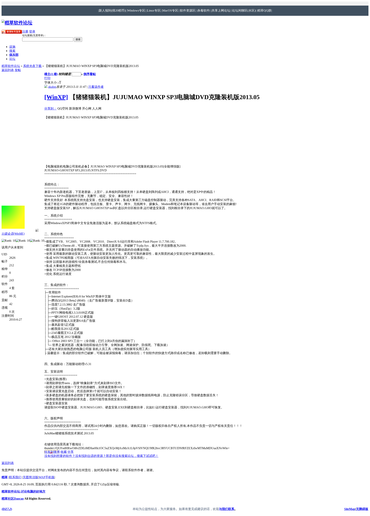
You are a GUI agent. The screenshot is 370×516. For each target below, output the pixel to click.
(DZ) (7, 509)
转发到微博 (52, 451)
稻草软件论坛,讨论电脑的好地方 (23, 491)
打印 (47, 78)
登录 (32, 31)
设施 (12, 46)
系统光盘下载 (32, 66)
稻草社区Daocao (13, 498)
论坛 (12, 58)
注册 (25, 31)
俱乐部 (13, 54)
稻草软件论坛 (11, 66)
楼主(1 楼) (51, 74)
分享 (70, 451)
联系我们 (15, 477)
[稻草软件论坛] (17, 22)
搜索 (12, 50)
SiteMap (349, 509)
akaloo (52, 86)
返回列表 (8, 70)
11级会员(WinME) (13, 233)
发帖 (18, 70)
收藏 (64, 451)
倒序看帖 (89, 74)
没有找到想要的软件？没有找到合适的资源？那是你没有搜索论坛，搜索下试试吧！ (101, 455)
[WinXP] (56, 97)
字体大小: (51, 82)
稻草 (5, 477)
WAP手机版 (47, 477)
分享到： (50, 108)
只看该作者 (96, 86)
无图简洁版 (30, 477)
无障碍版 (362, 509)
